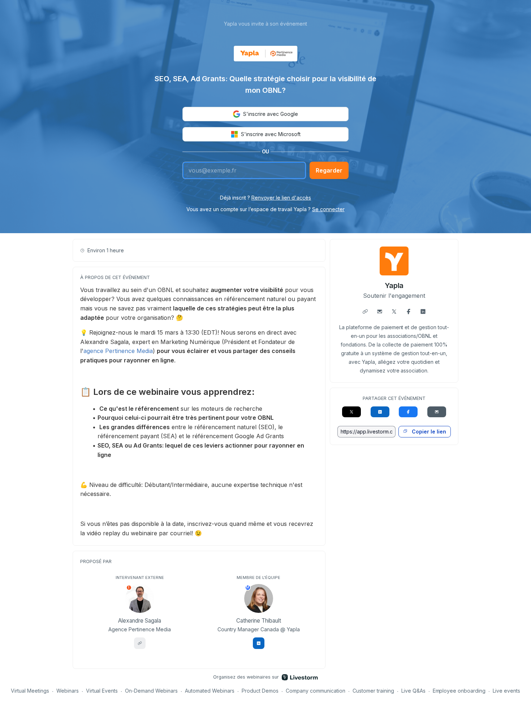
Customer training (373, 691)
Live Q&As (413, 691)
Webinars (67, 691)
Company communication (315, 691)
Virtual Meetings (30, 691)
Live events (506, 691)
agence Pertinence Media (118, 350)
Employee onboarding (459, 691)
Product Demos (260, 691)
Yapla (394, 285)
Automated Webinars (209, 691)
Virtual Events (102, 691)
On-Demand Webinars (151, 691)
